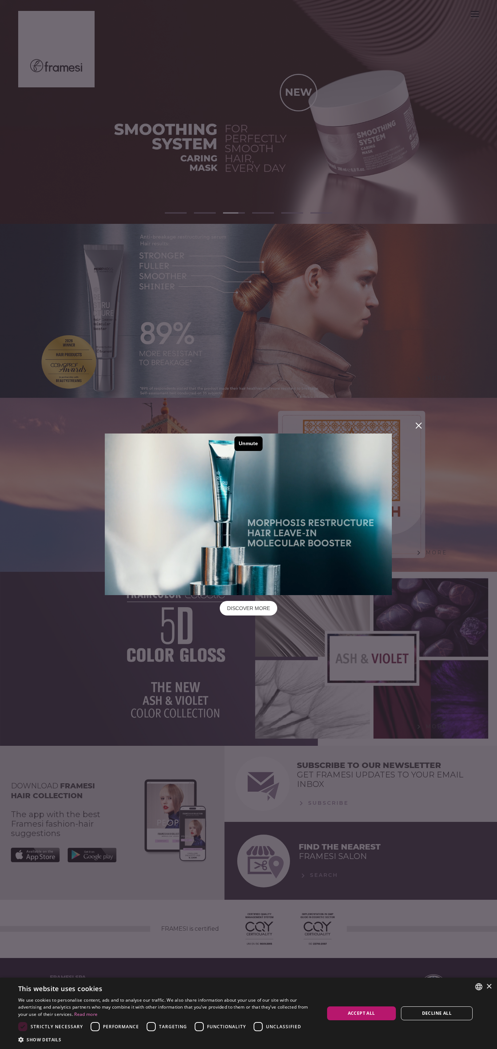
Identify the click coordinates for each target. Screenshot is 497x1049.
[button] (166, 1039)
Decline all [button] (437, 1013)
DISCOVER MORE (248, 608)
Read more (86, 1014)
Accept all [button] (361, 1013)
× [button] (489, 986)
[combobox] (478, 986)
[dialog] (248, 1013)
